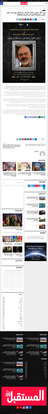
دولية (21, 326)
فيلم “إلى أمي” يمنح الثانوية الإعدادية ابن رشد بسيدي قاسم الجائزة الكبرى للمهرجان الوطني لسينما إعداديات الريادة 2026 (9, 174)
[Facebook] (30, 407)
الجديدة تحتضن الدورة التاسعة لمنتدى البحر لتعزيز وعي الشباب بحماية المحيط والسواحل (32, 205)
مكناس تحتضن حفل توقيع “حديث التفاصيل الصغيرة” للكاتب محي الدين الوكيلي (24, 174)
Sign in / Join (36, 0)
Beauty (21, 318)
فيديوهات (20, 311)
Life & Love (20, 321)
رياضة (21, 306)
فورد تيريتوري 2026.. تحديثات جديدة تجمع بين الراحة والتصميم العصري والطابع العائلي (32, 219)
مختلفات (20, 314)
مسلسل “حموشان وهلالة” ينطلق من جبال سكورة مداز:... (8, 255)
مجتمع (21, 312)
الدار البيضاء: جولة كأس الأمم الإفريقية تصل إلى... (18, 244)
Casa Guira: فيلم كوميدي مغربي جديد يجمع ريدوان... (13, 228)
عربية (21, 328)
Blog (31, 0)
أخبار (21, 297)
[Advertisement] (24, 127)
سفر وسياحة (20, 307)
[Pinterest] (21, 407)
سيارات (21, 309)
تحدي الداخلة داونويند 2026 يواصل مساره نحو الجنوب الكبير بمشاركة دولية (32, 198)
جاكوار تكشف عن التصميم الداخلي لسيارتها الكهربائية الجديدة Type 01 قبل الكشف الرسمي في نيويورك (32, 212)
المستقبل (43, 16)
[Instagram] (24, 407)
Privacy (29, 0)
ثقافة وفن (44, 10)
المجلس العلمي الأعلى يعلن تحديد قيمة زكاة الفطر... (7, 244)
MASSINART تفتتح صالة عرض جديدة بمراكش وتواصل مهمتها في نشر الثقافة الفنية (38, 174)
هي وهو (21, 316)
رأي (21, 304)
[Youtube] (17, 407)
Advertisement (24, 0)
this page (41, 238)
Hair (21, 319)
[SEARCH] (4, 182)
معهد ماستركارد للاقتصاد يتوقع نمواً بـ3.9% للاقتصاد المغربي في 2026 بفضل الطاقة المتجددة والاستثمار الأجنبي (12, 146)
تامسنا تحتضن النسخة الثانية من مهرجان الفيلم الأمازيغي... (17, 255)
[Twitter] (27, 407)
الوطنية (21, 324)
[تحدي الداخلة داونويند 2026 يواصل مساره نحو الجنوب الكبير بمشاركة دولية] (42, 199)
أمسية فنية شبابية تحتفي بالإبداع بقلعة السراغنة (35, 145)
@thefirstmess (12, 289)
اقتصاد (21, 299)
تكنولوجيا (20, 300)
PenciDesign (33, 412)
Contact (19, 0)
